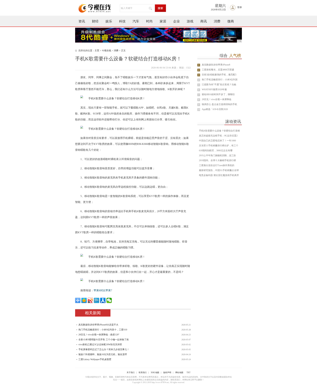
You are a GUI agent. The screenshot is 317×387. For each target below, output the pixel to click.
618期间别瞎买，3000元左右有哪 (215, 150)
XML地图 (155, 372)
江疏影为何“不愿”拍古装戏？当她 (219, 84)
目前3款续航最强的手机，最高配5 (219, 74)
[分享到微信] (109, 300)
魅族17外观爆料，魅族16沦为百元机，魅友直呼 (102, 354)
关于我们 (131, 372)
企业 (176, 21)
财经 (95, 21)
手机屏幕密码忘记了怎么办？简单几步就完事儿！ (103, 349)
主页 (97, 50)
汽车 (136, 21)
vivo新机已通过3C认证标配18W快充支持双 (100, 344)
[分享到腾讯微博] (96, 300)
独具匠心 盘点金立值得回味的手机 (219, 104)
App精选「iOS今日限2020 (215, 109)
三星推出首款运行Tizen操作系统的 (216, 165)
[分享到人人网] (103, 300)
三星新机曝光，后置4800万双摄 (218, 69)
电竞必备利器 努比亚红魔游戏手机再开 (219, 175)
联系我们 (143, 372)
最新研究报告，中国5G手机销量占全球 (219, 170)
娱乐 (109, 21)
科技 (122, 21)
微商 (230, 21)
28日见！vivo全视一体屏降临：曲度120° (98, 334)
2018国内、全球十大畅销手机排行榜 (217, 160)
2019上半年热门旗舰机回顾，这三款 (217, 155)
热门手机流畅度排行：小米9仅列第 (220, 79)
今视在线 (106, 50)
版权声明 (167, 372)
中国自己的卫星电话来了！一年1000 (217, 140)
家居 (163, 21)
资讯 (81, 21)
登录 (239, 7)
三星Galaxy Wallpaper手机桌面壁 (94, 359)
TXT (188, 372)
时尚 (149, 21)
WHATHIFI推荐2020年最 (214, 89)
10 (199, 109)
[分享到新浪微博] (90, 300)
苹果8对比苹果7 (103, 290)
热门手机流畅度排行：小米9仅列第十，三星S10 (102, 329)
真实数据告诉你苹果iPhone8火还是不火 (98, 324)
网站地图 (179, 372)
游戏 (190, 21)
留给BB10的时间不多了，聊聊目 (218, 94)
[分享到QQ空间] (84, 300)
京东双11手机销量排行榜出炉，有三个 (218, 145)
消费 (217, 21)
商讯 (203, 21)
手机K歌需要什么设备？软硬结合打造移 (219, 130)
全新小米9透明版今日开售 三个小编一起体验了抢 (103, 339)
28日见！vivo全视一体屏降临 (216, 99)
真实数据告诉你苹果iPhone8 (216, 65)
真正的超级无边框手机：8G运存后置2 (218, 135)
